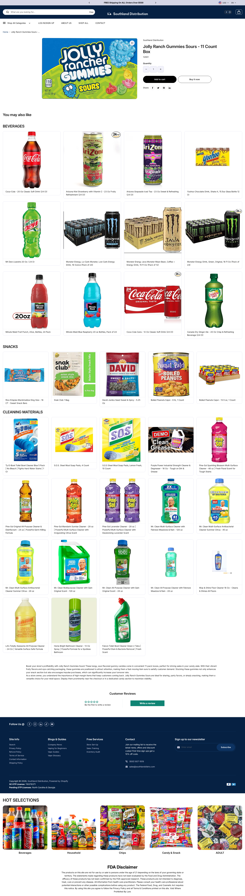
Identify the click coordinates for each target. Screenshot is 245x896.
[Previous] (89, 3)
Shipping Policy (16, 763)
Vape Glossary (54, 755)
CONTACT (100, 23)
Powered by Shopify (58, 781)
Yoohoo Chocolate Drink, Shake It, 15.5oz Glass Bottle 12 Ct (213, 193)
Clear (91, 12)
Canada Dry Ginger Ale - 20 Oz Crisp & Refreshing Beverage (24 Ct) (210, 333)
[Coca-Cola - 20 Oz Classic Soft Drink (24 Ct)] (31, 160)
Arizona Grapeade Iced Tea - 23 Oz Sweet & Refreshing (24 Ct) (153, 193)
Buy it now (194, 79)
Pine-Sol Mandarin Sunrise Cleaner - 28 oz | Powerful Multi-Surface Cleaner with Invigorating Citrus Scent (73, 529)
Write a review (147, 703)
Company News (55, 744)
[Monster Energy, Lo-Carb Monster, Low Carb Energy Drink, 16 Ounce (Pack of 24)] (92, 230)
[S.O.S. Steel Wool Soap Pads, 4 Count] (74, 439)
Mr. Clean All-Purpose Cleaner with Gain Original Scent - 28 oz (120, 589)
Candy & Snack (171, 852)
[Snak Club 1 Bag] (74, 374)
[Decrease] (146, 69)
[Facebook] (152, 88)
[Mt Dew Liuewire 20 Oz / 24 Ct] (31, 230)
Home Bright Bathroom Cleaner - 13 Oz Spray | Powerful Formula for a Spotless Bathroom (72, 649)
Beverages (25, 852)
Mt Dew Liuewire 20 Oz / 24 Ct (20, 262)
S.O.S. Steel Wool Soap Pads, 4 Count (71, 465)
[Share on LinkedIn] (169, 88)
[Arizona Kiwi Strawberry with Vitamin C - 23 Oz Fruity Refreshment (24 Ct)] (92, 160)
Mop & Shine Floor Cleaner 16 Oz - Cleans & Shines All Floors (218, 589)
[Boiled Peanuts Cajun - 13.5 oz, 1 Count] (219, 374)
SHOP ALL (83, 23)
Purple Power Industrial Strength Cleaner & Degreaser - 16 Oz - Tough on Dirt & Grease (170, 468)
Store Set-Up (92, 744)
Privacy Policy (15, 748)
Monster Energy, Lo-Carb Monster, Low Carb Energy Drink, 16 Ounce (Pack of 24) (90, 263)
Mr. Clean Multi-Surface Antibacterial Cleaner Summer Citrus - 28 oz (23, 589)
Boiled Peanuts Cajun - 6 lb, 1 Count (167, 400)
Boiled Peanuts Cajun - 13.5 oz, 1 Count (217, 400)
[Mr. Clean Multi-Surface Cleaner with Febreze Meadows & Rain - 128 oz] (171, 501)
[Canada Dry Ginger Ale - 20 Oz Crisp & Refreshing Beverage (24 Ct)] (213, 300)
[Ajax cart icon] (239, 12)
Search (12, 744)
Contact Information (18, 759)
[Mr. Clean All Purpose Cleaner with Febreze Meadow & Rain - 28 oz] (171, 562)
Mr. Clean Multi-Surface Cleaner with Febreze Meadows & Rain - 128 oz (168, 528)
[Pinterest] (164, 88)
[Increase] (161, 69)
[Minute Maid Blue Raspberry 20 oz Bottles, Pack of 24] (92, 300)
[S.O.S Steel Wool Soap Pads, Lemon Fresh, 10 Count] (122, 439)
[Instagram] (35, 724)
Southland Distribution (38, 781)
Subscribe (226, 747)
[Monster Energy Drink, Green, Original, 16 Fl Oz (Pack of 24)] (213, 230)
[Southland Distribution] (127, 12)
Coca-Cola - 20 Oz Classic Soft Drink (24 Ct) (26, 191)
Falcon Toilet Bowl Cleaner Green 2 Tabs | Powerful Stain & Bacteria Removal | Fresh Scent (121, 649)
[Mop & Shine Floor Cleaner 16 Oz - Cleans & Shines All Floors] (219, 562)
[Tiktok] (46, 724)
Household (73, 852)
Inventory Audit (93, 752)
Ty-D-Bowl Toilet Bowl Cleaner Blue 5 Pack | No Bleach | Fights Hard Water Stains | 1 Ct (25, 468)
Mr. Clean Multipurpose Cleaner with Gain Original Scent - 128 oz (73, 589)
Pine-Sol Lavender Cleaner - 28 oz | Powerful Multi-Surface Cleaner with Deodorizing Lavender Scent (119, 529)
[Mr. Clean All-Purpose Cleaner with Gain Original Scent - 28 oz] (122, 562)
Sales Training (93, 748)
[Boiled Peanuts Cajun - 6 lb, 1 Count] (171, 374)
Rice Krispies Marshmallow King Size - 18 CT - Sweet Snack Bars (24, 401)
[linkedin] (41, 724)
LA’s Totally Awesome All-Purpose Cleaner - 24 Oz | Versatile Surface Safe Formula (25, 647)
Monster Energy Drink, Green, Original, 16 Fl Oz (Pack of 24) (213, 263)
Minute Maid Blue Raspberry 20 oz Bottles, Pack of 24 (91, 332)
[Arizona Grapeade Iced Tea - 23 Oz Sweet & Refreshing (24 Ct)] (152, 160)
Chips (122, 852)
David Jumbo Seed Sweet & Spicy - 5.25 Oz (121, 401)
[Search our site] (7, 12)
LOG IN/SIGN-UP (46, 23)
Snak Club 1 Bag (61, 400)
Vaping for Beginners (57, 748)
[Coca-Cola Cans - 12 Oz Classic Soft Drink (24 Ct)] (152, 300)
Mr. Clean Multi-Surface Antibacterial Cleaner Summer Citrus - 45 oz (216, 528)
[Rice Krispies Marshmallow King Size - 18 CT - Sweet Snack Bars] (25, 374)
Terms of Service (16, 755)
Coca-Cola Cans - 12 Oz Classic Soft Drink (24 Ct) (150, 332)
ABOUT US (66, 23)
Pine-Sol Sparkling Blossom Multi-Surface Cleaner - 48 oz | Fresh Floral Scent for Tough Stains (218, 468)
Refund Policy (15, 752)
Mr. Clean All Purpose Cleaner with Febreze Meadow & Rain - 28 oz (171, 589)
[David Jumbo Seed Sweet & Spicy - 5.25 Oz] (122, 374)
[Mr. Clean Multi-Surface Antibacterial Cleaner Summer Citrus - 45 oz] (219, 501)
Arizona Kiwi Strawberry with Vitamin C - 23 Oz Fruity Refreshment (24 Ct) (91, 193)
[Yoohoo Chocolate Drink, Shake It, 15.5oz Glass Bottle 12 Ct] (213, 160)
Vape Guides (53, 752)
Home (5, 32)
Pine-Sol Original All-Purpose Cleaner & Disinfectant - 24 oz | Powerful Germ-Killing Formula (26, 529)
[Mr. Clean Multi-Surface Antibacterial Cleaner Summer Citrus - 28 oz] (25, 562)
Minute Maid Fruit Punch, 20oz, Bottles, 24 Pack (28, 332)
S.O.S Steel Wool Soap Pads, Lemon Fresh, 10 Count (122, 467)
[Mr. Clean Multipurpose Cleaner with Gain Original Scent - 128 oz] (74, 562)
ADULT (220, 852)
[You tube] (52, 724)
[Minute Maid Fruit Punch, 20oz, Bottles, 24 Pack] (31, 300)
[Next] (156, 3)
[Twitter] (158, 88)
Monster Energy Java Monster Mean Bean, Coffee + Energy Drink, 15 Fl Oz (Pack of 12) (151, 263)
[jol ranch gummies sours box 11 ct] (132, 43)
